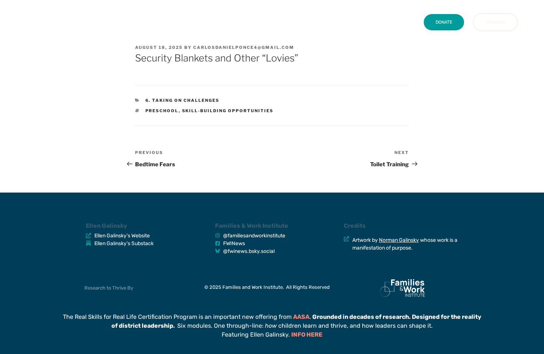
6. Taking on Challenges (182, 100)
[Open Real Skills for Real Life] (375, 22)
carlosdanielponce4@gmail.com (243, 47)
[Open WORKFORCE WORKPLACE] (214, 22)
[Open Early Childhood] (265, 22)
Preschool (162, 110)
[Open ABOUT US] (146, 22)
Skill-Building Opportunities (228, 110)
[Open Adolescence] (307, 22)
